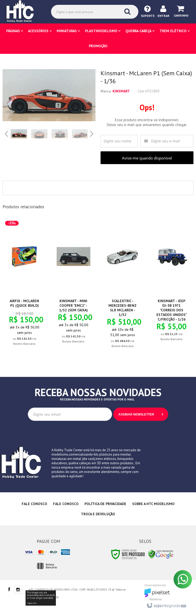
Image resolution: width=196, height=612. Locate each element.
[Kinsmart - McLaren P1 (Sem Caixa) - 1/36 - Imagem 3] (60, 134)
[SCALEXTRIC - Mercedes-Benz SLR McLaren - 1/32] (122, 287)
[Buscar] (127, 11)
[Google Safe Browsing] (161, 554)
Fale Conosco (34, 503)
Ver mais (27, 321)
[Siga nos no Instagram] (18, 590)
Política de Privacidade (105, 503)
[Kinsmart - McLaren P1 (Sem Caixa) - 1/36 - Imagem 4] (80, 134)
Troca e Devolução (98, 514)
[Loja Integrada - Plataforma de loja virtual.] (166, 604)
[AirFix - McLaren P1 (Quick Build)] (24, 286)
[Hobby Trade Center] (23, 11)
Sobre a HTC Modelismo (153, 503)
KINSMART (121, 91)
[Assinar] (140, 414)
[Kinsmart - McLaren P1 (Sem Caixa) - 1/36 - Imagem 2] (39, 134)
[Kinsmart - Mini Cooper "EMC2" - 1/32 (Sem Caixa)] (73, 285)
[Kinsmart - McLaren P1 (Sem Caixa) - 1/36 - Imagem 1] (19, 134)
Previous (6, 134)
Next (92, 132)
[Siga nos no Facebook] (9, 590)
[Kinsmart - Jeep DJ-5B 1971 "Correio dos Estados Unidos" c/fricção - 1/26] (171, 283)
